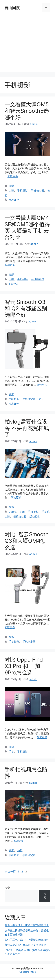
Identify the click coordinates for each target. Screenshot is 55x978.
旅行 (19, 850)
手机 (11, 751)
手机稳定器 (37, 190)
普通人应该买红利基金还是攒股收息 (25, 944)
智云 (41, 399)
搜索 (7, 887)
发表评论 (14, 199)
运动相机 (34, 516)
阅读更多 (12, 176)
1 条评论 (13, 284)
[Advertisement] (27, 44)
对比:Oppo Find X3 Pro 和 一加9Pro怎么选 (24, 666)
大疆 (11, 190)
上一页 (10, 871)
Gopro (12, 511)
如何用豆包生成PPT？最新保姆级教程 (27, 939)
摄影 (11, 185)
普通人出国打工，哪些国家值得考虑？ (27, 925)
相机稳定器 (19, 516)
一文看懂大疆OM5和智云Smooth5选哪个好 (27, 110)
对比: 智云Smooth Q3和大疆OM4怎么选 (27, 540)
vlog (22, 511)
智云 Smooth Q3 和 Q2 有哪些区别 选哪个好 (26, 308)
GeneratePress (27, 971)
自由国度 (12, 7)
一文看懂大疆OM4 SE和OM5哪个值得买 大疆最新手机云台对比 (27, 227)
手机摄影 (22, 190)
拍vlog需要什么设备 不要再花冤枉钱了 (27, 428)
